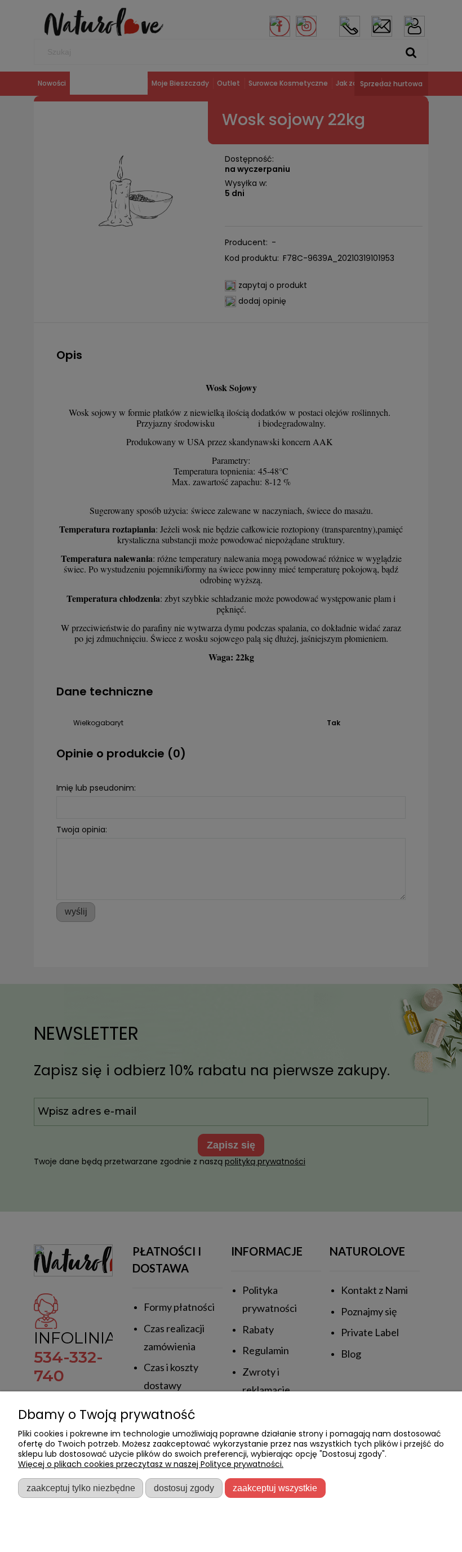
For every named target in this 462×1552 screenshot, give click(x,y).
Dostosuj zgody (184, 1488)
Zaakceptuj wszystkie (275, 1488)
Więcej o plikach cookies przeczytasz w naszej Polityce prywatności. (150, 1464)
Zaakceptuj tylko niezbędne (80, 1488)
